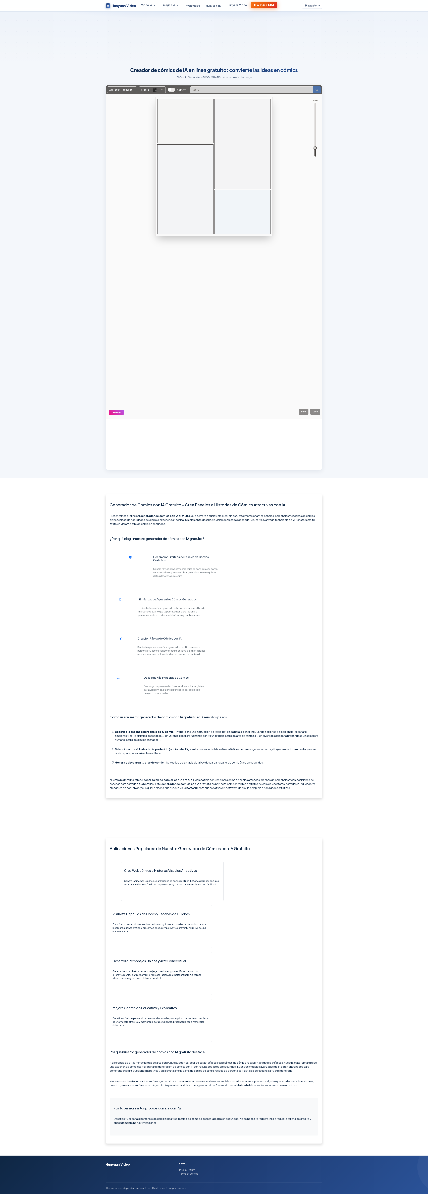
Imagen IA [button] (169, 5)
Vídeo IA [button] (146, 5)
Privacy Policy (187, 1169)
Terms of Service (188, 1173)
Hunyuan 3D (213, 5)
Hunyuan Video (124, 6)
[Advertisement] (206, 39)
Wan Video (193, 5)
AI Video (265, 4)
